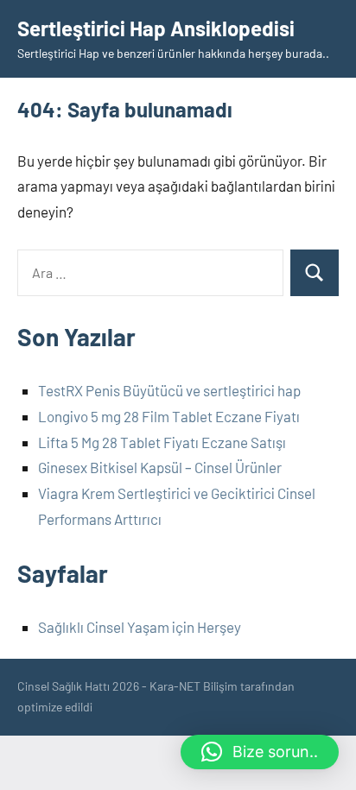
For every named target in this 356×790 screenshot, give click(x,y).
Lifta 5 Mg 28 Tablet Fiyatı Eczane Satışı (162, 442)
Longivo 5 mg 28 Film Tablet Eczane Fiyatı (169, 416)
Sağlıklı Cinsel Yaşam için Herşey (139, 626)
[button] (260, 752)
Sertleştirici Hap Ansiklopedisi (156, 28)
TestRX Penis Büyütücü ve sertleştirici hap (169, 390)
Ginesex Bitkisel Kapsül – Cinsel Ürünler (160, 467)
